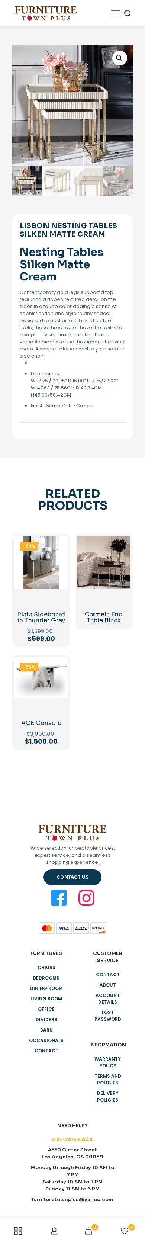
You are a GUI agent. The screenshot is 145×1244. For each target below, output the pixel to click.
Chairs (46, 967)
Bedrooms (46, 978)
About (108, 985)
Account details (108, 998)
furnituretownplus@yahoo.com (72, 1199)
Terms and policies (107, 1079)
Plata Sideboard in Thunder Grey (41, 617)
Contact (46, 1051)
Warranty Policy (107, 1062)
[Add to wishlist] (59, 566)
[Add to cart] (59, 544)
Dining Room (46, 988)
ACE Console (41, 723)
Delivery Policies (108, 1096)
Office (46, 1009)
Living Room (46, 998)
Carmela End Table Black (104, 617)
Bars (46, 1030)
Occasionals (46, 1040)
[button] (119, 58)
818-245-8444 (72, 1139)
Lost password (107, 1015)
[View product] (59, 555)
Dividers (46, 1019)
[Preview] (59, 577)
